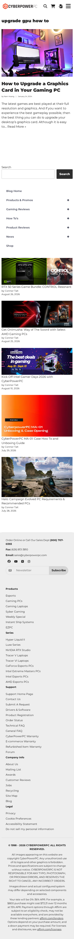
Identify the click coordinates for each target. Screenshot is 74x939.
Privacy (11, 813)
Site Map (11, 795)
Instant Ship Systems (20, 622)
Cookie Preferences (18, 818)
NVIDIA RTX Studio (18, 650)
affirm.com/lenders (51, 918)
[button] (45, 6)
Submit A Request (18, 704)
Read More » (16, 126)
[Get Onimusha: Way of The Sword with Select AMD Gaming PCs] (37, 314)
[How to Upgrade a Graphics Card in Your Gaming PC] (37, 53)
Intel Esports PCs (17, 676)
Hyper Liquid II (15, 639)
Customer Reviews (18, 779)
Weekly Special (15, 616)
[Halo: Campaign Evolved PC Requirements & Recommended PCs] (37, 477)
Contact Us (13, 699)
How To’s (37, 218)
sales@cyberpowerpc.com (30, 555)
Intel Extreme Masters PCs (23, 671)
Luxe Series (13, 644)
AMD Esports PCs (17, 681)
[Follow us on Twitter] (22, 562)
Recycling (12, 790)
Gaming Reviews (37, 209)
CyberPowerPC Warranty (22, 736)
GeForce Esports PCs (20, 665)
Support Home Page (19, 693)
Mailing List (13, 769)
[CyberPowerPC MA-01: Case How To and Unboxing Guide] (37, 416)
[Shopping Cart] (53, 6)
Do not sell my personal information (30, 829)
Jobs (9, 785)
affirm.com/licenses (49, 929)
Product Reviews (37, 227)
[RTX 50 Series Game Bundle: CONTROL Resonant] (37, 271)
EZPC (9, 627)
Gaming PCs (14, 600)
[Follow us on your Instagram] (29, 562)
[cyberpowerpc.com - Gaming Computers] (20, 6)
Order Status (14, 720)
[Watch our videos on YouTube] (15, 562)
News (37, 236)
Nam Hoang (9, 96)
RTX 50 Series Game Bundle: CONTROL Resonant (36, 287)
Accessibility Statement (21, 823)
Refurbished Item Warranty (24, 746)
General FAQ (14, 730)
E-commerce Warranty (21, 741)
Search (6, 167)
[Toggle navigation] (68, 6)
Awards (11, 774)
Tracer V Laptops (17, 655)
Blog (9, 801)
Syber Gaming (15, 611)
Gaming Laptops (17, 606)
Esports (11, 595)
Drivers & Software (18, 709)
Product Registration (20, 715)
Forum (10, 752)
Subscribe (59, 570)
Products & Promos (37, 200)
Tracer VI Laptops (17, 660)
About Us (12, 764)
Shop (9, 245)
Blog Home (14, 191)
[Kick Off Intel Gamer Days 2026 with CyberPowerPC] (37, 361)
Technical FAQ (15, 725)
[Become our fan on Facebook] (9, 562)
